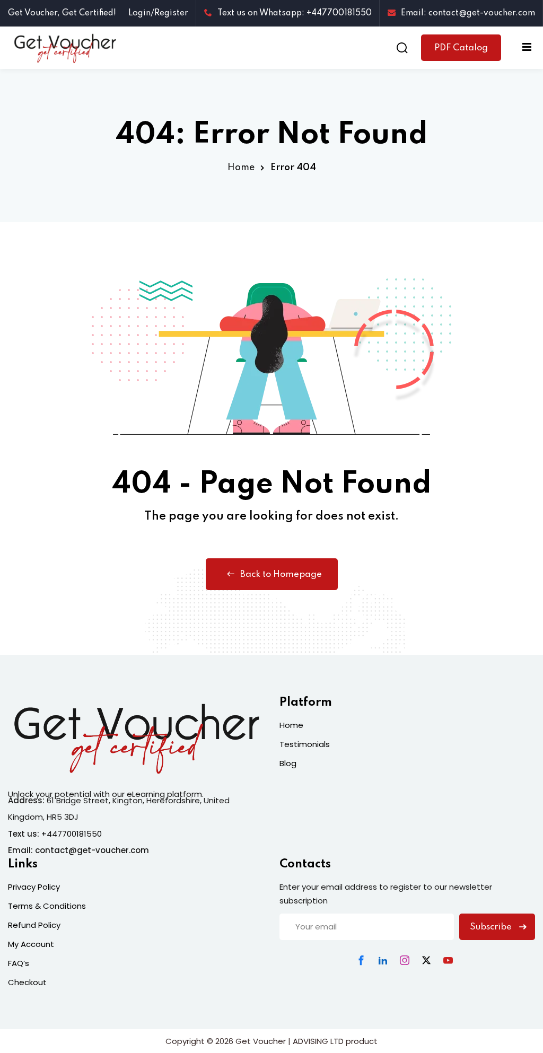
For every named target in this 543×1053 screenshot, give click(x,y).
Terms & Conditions (47, 905)
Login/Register (158, 13)
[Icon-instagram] (404, 960)
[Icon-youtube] (448, 960)
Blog (287, 763)
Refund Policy (34, 925)
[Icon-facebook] (361, 960)
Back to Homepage (281, 574)
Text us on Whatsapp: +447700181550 (294, 13)
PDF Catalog (461, 47)
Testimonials (304, 744)
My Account (31, 944)
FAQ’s (18, 963)
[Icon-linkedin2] (382, 960)
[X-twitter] (426, 960)
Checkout (27, 982)
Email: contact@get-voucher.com (468, 13)
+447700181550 (71, 833)
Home (241, 167)
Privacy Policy (34, 886)
